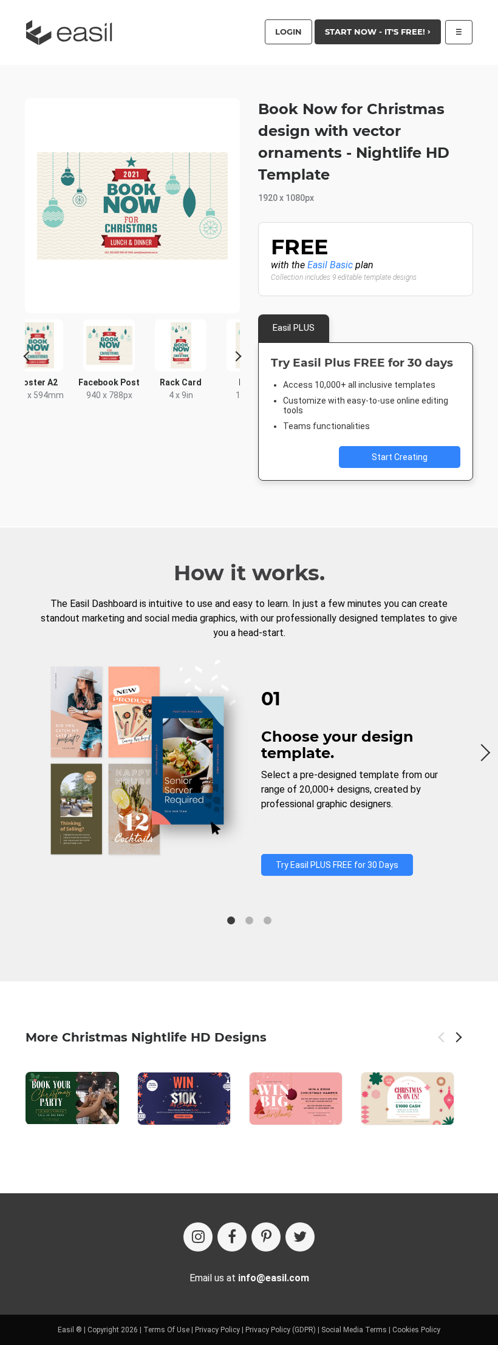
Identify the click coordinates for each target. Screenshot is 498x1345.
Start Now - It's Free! (376, 31)
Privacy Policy (217, 1330)
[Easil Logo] (73, 32)
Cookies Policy (416, 1330)
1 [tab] (231, 921)
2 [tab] (249, 921)
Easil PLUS (294, 327)
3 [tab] (267, 921)
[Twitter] (300, 1237)
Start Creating (400, 457)
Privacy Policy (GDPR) (280, 1330)
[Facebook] (232, 1237)
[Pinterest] (266, 1237)
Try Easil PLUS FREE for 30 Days (337, 865)
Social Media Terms (354, 1330)
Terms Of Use (166, 1330)
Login (288, 31)
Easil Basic (330, 265)
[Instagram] (198, 1237)
